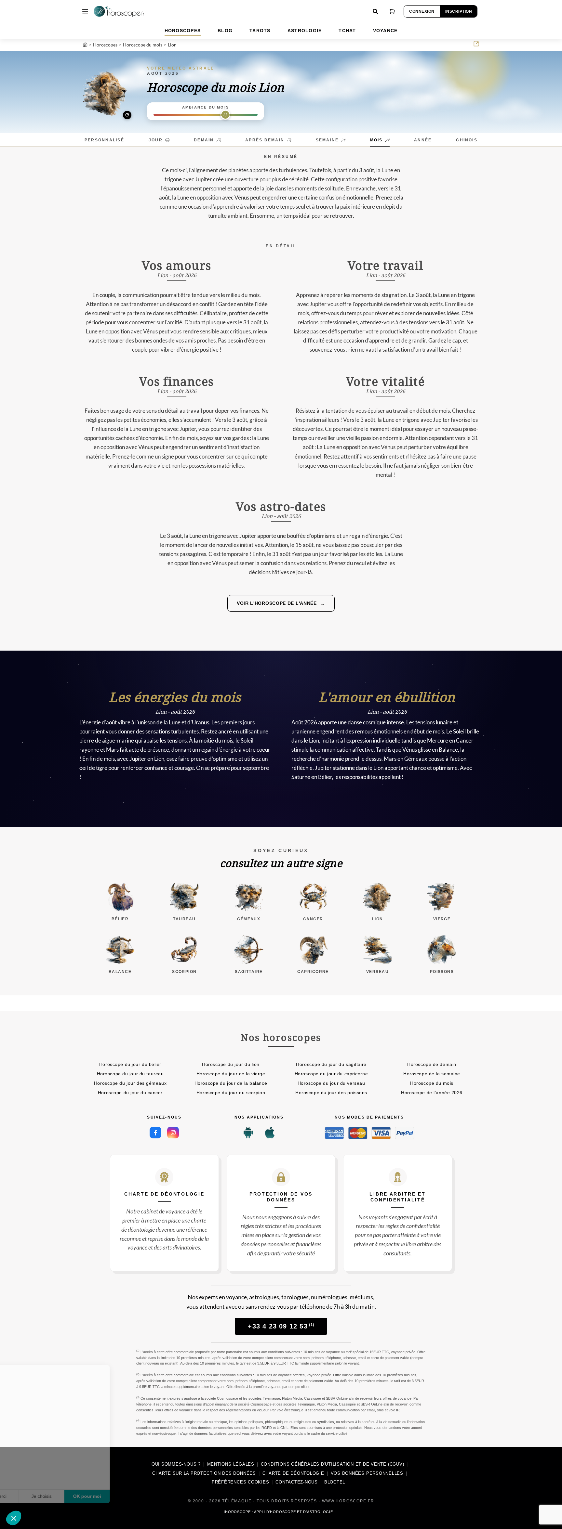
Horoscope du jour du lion (231, 1064)
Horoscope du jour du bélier (130, 1064)
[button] (13, 1518)
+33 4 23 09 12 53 (281, 1326)
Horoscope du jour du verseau (331, 1083)
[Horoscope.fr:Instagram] (173, 1132)
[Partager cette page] (476, 43)
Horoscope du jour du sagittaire (331, 1064)
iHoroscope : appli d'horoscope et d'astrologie (278, 1512)
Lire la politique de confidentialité (42, 1475)
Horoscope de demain (431, 1064)
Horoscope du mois (431, 1083)
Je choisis (75, 1496)
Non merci (29, 1496)
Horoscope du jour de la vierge (230, 1073)
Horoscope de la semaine (431, 1073)
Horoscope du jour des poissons (331, 1092)
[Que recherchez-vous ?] (375, 11)
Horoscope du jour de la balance (230, 1083)
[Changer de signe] (105, 93)
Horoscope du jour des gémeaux (130, 1083)
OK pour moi (120, 1496)
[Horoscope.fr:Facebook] (155, 1132)
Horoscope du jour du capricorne (331, 1073)
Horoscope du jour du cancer (130, 1092)
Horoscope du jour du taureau (130, 1073)
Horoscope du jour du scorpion (230, 1092)
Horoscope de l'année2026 (431, 1092)
